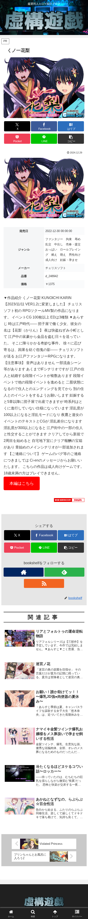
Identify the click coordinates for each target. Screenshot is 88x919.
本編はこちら (21, 483)
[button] (71, 139)
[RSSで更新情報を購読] (44, 583)
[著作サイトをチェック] (24, 572)
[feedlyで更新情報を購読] (64, 572)
